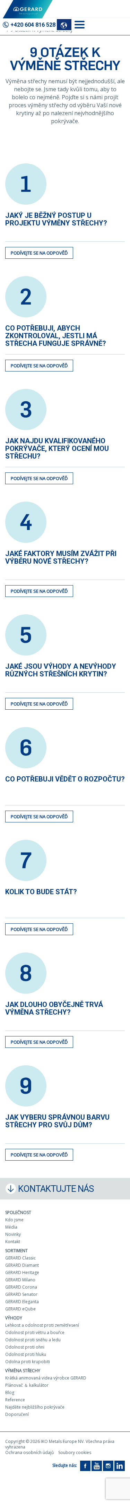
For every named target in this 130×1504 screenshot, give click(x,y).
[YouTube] (97, 1465)
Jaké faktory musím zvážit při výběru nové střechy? (60, 557)
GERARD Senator (21, 1294)
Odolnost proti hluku (25, 1354)
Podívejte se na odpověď (39, 253)
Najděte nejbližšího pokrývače (34, 1407)
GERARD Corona (21, 1287)
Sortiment (16, 1251)
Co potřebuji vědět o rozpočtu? (65, 779)
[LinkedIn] (119, 1465)
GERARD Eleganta (22, 1302)
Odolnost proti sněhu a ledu (33, 1340)
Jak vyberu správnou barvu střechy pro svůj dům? (57, 1121)
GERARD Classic (20, 1258)
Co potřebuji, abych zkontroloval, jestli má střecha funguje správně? (55, 336)
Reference (15, 1400)
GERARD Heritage (22, 1272)
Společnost (18, 1212)
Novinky (13, 1234)
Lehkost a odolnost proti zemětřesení (42, 1325)
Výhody (13, 1318)
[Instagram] (108, 1465)
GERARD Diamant (22, 1265)
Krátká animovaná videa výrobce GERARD (45, 1378)
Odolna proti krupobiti (27, 1362)
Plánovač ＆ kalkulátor (27, 1385)
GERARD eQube (20, 1309)
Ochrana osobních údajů (29, 1452)
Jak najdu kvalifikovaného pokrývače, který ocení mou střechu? (57, 448)
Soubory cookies (74, 1452)
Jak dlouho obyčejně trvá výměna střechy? (54, 1008)
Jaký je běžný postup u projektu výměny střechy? (56, 219)
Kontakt (12, 1242)
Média (11, 1227)
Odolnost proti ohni (24, 1347)
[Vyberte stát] (64, 24)
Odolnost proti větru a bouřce (34, 1332)
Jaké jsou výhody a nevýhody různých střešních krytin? (60, 670)
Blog (9, 1392)
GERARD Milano (20, 1280)
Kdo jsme (14, 1220)
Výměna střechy (22, 1371)
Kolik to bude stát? (41, 892)
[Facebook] (85, 1465)
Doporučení (17, 1414)
